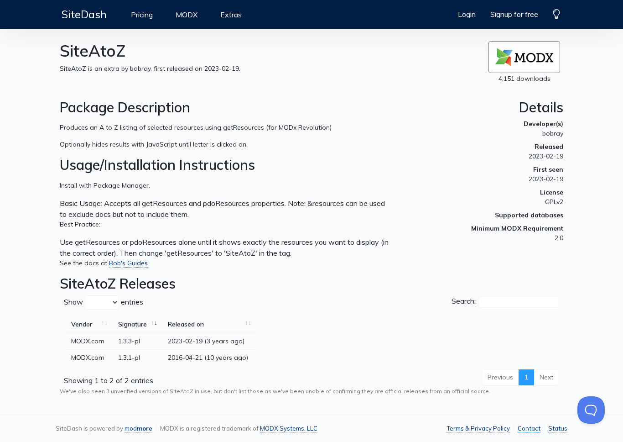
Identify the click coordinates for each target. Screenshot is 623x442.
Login (467, 14)
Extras (231, 14)
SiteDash (84, 14)
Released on (186, 324)
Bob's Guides (128, 263)
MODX (186, 14)
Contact (529, 428)
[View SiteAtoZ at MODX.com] (524, 57)
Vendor (81, 324)
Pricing (142, 14)
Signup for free (514, 14)
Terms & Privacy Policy (478, 428)
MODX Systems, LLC (288, 428)
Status (557, 428)
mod (138, 428)
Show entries (103, 301)
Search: (464, 300)
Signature (132, 324)
